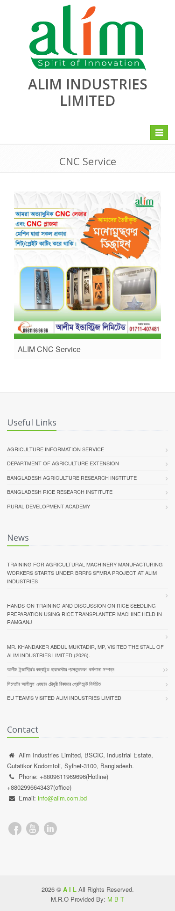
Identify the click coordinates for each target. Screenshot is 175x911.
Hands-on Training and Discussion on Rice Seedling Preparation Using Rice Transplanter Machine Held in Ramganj (84, 613)
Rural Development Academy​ (48, 506)
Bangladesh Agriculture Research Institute (72, 477)
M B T (115, 899)
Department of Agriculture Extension (63, 463)
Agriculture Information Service (55, 449)
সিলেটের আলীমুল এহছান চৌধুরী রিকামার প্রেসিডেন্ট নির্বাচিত (54, 683)
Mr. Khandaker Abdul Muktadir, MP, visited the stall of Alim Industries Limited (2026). (85, 651)
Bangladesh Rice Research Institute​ (59, 491)
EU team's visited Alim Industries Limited (64, 697)
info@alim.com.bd (62, 797)
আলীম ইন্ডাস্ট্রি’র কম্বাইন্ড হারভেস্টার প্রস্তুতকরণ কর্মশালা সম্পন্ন (60, 669)
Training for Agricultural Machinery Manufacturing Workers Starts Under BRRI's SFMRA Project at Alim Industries (85, 572)
